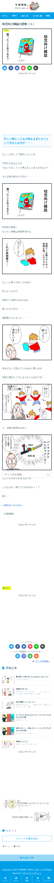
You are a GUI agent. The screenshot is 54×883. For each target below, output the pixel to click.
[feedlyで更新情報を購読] (30, 656)
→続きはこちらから (12, 505)
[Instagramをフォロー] (23, 656)
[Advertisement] (27, 103)
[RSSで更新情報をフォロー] (36, 656)
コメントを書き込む (27, 838)
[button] (48, 474)
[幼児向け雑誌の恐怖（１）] (17, 68)
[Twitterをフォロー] (17, 656)
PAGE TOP (28, 858)
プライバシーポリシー (32, 873)
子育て (7, 588)
